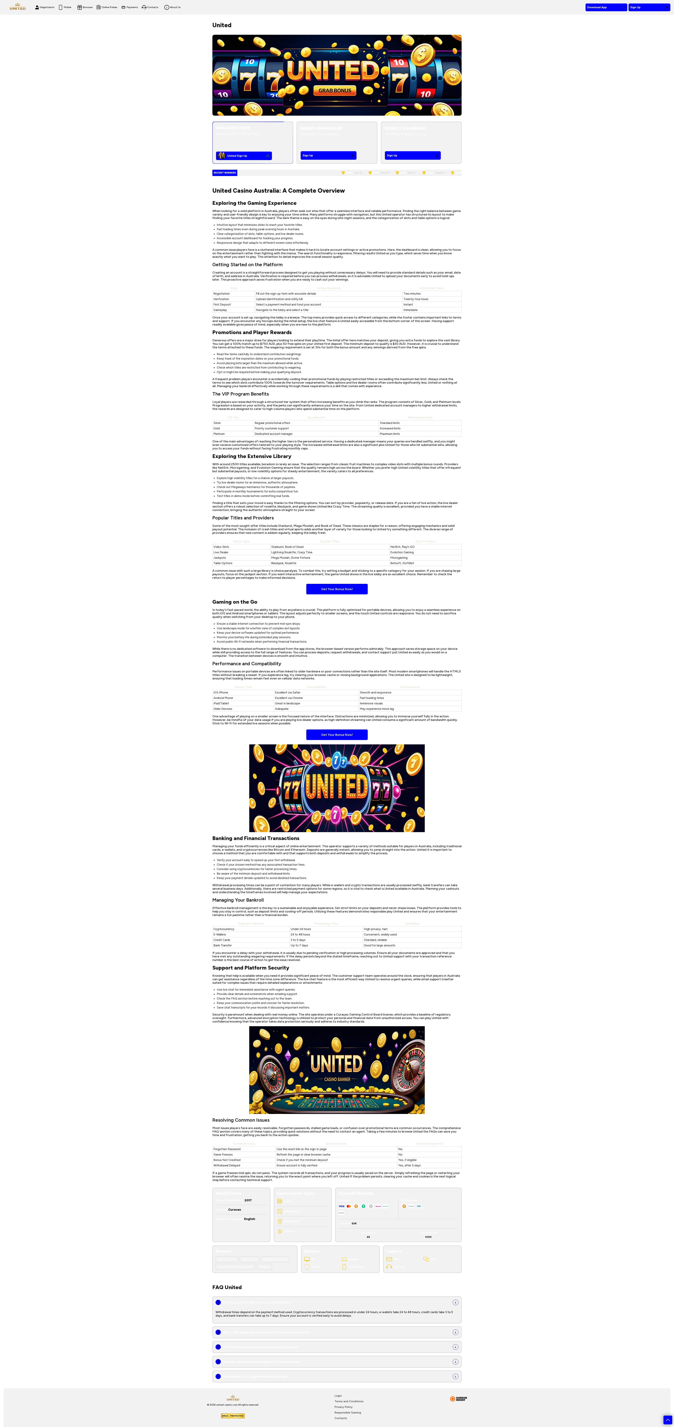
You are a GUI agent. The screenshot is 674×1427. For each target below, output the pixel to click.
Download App (597, 7)
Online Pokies (109, 7)
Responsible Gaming (348, 1412)
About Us (175, 7)
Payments (132, 7)
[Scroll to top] (667, 1420)
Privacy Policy (344, 1407)
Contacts (152, 7)
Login (338, 1395)
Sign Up (635, 7)
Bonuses (88, 7)
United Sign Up (237, 155)
